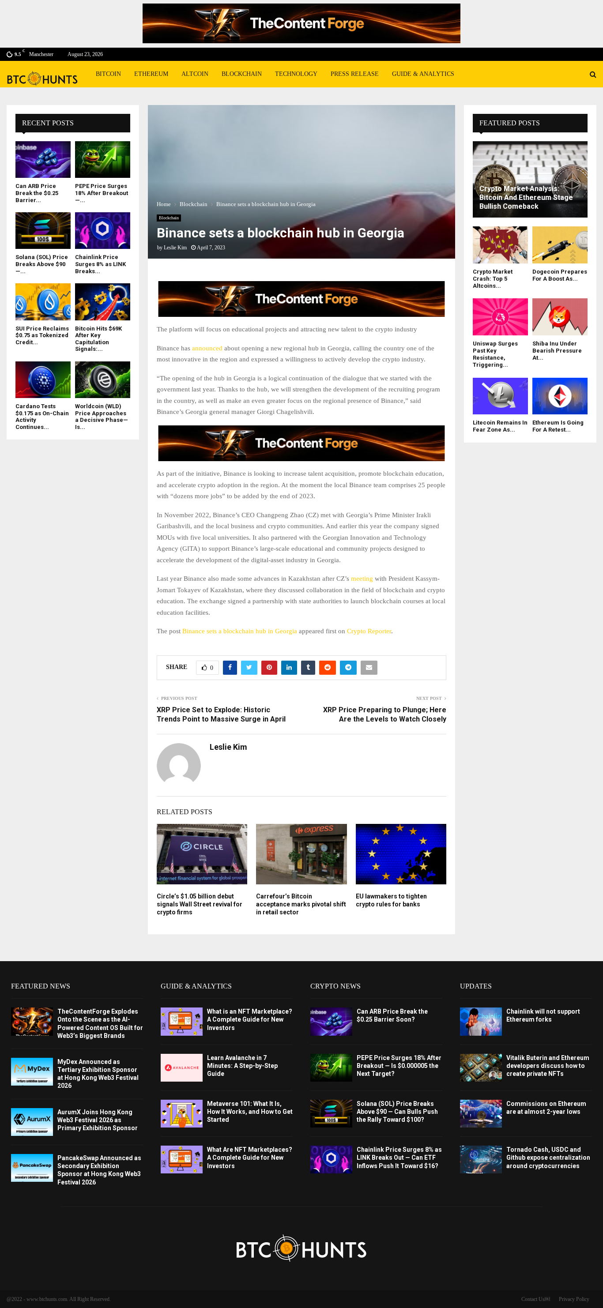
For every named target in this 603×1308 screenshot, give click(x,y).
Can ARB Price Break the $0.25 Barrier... (36, 193)
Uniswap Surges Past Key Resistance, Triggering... (495, 354)
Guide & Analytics (423, 74)
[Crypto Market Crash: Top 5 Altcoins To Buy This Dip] (500, 244)
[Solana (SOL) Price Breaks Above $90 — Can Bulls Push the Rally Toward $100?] (43, 230)
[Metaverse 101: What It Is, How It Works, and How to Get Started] (182, 1114)
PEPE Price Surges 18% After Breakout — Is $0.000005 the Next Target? (399, 1065)
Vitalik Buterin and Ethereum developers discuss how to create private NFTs (547, 1065)
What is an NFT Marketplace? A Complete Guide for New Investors (249, 1019)
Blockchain (242, 74)
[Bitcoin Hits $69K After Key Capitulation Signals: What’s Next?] (102, 301)
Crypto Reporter (369, 631)
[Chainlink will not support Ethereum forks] (481, 1021)
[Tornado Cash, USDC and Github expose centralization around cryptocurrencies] (481, 1159)
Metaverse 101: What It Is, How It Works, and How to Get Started (250, 1111)
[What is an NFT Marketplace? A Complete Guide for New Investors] (182, 1021)
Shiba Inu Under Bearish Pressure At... (557, 350)
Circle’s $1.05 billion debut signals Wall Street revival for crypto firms (199, 904)
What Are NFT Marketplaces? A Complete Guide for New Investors (249, 1157)
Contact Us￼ (535, 1299)
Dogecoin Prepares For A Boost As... (559, 275)
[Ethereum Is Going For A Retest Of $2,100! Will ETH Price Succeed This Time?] (560, 396)
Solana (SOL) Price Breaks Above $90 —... (41, 264)
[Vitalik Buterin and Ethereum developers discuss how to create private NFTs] (481, 1068)
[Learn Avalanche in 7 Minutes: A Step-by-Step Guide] (182, 1068)
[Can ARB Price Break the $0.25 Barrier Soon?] (43, 159)
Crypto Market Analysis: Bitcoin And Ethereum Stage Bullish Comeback (526, 197)
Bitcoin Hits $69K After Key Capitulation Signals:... (98, 339)
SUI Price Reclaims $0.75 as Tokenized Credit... (42, 335)
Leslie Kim (175, 247)
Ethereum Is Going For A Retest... (558, 426)
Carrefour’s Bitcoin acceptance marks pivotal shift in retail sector (301, 904)
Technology (296, 74)
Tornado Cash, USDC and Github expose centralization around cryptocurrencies (548, 1157)
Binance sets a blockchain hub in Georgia (239, 631)
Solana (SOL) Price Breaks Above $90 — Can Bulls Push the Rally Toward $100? (397, 1111)
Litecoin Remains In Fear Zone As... (500, 426)
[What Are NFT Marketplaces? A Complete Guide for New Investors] (182, 1159)
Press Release (355, 74)
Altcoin (194, 74)
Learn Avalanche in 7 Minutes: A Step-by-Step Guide (242, 1065)
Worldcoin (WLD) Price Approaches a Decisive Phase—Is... (101, 416)
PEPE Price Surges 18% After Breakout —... (101, 193)
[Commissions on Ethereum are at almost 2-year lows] (481, 1114)
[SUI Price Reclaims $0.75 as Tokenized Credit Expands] (43, 301)
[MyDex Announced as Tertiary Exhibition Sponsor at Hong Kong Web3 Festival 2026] (32, 1072)
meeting (362, 578)
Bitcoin (108, 74)
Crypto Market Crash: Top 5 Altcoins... (493, 278)
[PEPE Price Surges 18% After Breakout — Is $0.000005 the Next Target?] (102, 159)
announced (207, 348)
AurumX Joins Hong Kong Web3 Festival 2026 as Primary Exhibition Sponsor (97, 1120)
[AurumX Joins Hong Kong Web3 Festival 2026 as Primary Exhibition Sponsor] (32, 1122)
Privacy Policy (574, 1299)
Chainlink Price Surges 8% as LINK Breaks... (100, 264)
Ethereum (151, 74)
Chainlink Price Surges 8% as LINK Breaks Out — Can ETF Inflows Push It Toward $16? (399, 1157)
